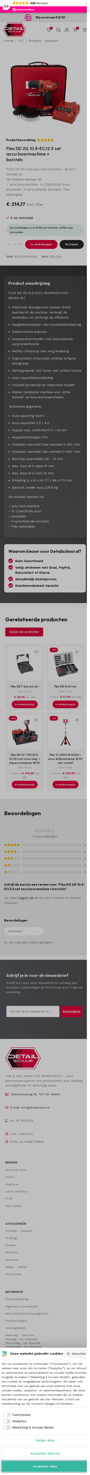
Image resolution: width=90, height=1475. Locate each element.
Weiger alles (45, 1440)
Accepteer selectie (45, 1453)
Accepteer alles (45, 1466)
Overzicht (79, 1353)
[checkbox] (16, 1415)
